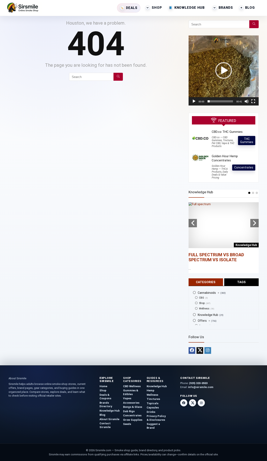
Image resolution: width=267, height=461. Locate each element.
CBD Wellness (132, 386)
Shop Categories (132, 379)
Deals (131, 8)
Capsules (153, 407)
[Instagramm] (207, 350)
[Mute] (246, 101)
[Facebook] (192, 350)
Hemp (150, 390)
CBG (201, 297)
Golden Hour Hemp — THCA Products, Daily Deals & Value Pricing (220, 172)
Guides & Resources (155, 379)
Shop (157, 8)
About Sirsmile (109, 419)
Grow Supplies (132, 419)
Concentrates (243, 167)
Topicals (152, 403)
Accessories (131, 402)
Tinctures (153, 399)
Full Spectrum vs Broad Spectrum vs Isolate (216, 257)
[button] (223, 70)
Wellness (204, 308)
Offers (204, 320)
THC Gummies (246, 140)
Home (103, 386)
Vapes (127, 398)
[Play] (194, 101)
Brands (226, 8)
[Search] (118, 77)
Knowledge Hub (189, 8)
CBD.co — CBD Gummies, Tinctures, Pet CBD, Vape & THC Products (223, 142)
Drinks (151, 411)
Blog (250, 8)
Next (254, 223)
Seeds (127, 424)
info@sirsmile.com (200, 387)
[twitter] (199, 350)
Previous (193, 223)
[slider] (220, 101)
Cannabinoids (208, 292)
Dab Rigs (129, 411)
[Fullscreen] (253, 101)
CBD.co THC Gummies (227, 132)
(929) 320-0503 (198, 383)
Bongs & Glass (132, 406)
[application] (224, 70)
